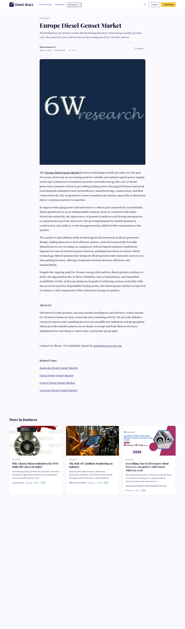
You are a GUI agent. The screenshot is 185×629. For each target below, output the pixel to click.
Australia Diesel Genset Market (59, 368)
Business (60, 4)
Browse (73, 4)
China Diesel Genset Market (57, 375)
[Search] (144, 4)
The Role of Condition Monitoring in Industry (91, 465)
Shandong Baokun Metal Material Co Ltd (146, 486)
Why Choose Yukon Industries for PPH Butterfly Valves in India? (35, 465)
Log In (154, 4)
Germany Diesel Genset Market (58, 390)
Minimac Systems (78, 483)
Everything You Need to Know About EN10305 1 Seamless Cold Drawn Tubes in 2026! (147, 467)
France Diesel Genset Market (57, 383)
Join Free (168, 4)
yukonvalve (18, 483)
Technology (45, 4)
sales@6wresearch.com (107, 346)
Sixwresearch (48, 47)
